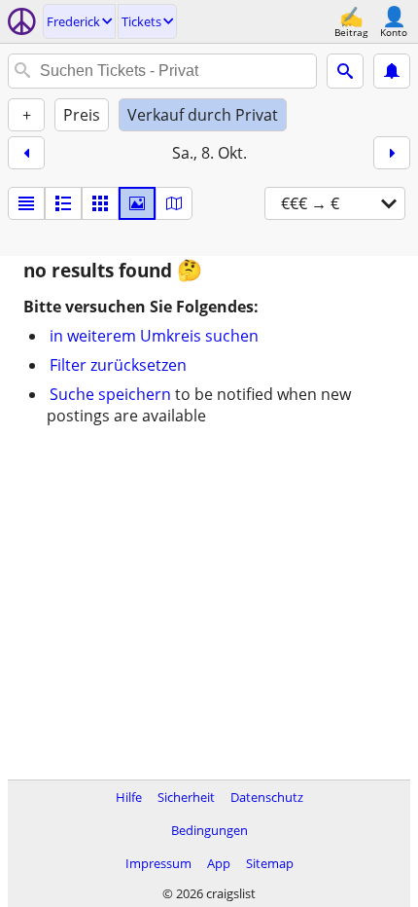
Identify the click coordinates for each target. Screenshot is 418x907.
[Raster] (100, 203)
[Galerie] (137, 203)
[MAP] (174, 203)
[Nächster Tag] (391, 152)
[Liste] (26, 203)
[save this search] (391, 71)
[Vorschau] (63, 203)
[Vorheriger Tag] (26, 152)
